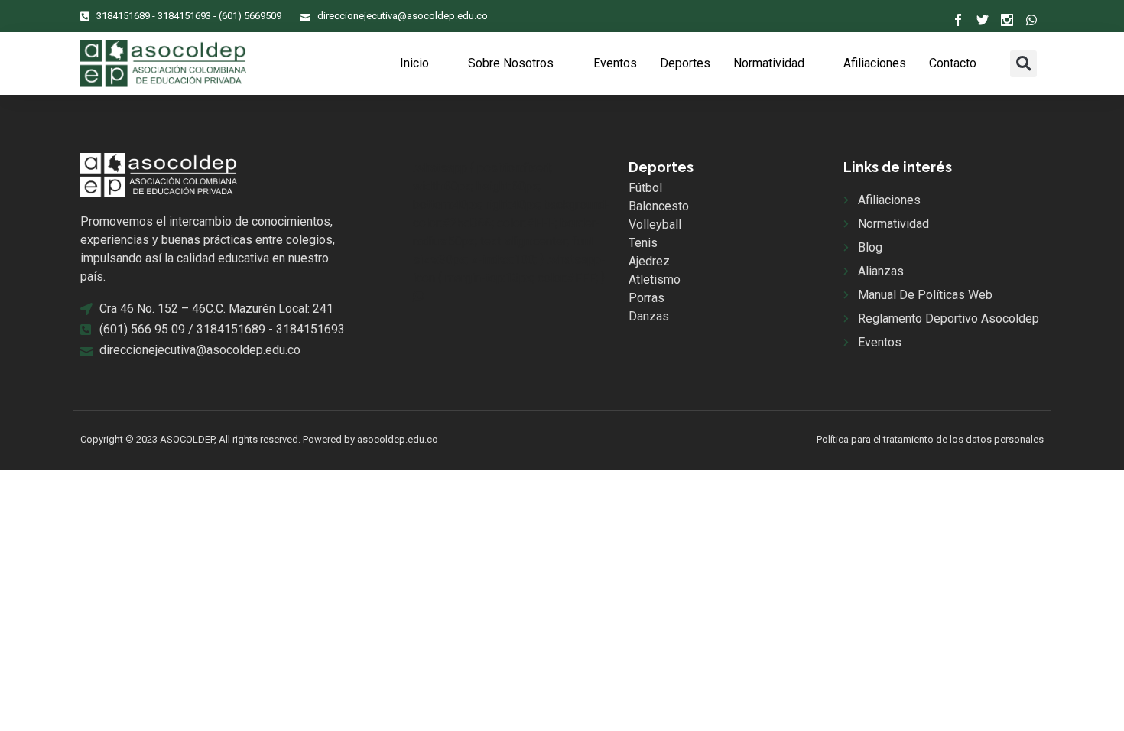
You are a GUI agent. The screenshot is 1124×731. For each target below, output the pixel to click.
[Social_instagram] (1007, 20)
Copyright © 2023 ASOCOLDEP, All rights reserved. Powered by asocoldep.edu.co (259, 439)
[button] (1023, 63)
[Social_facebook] (958, 20)
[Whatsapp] (1031, 20)
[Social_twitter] (982, 20)
